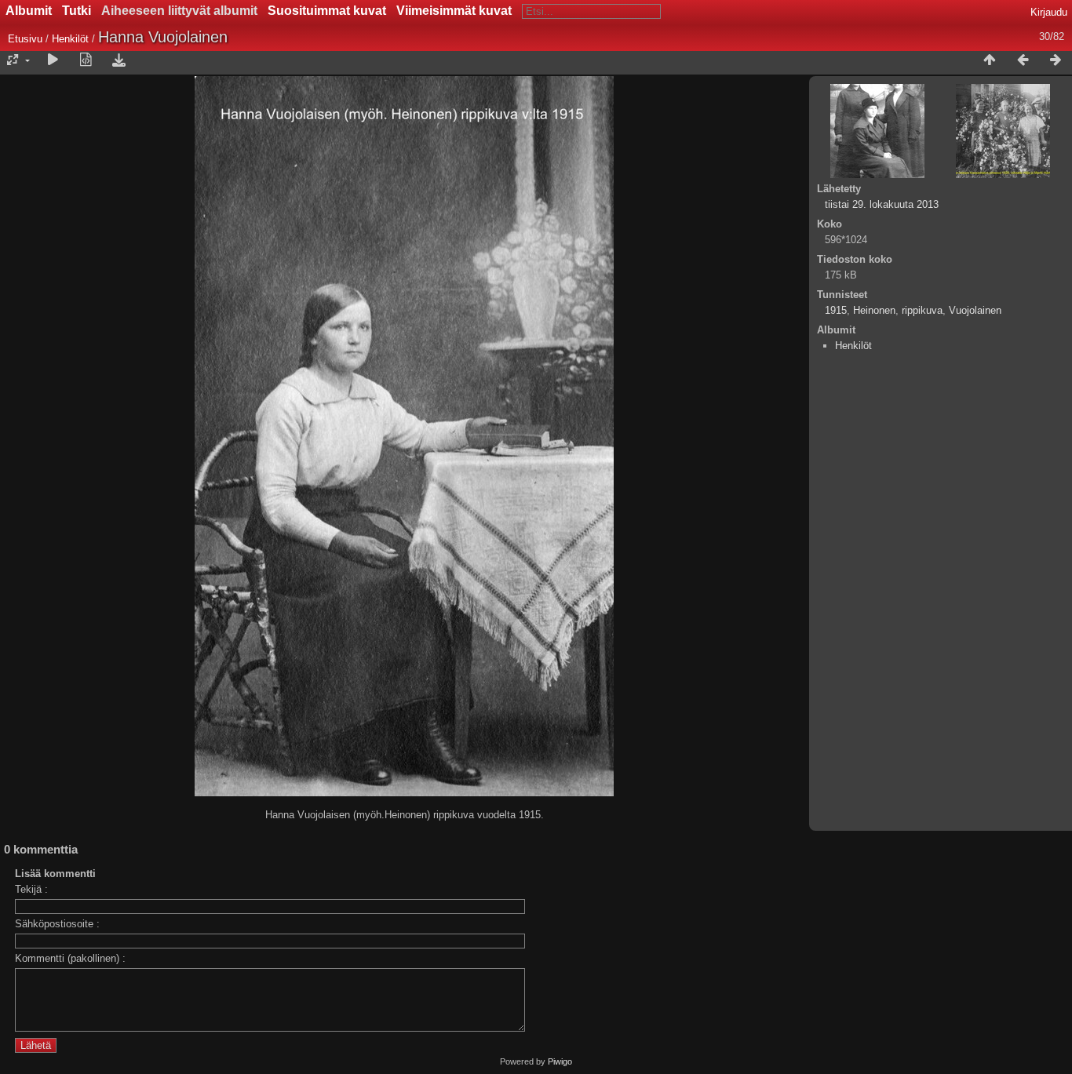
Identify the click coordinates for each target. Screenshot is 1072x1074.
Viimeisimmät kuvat (454, 10)
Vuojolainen (975, 310)
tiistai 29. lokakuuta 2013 (882, 204)
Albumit (28, 10)
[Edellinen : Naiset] (1022, 60)
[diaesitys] (52, 60)
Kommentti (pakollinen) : (70, 958)
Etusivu (25, 39)
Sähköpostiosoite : (57, 924)
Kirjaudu (1048, 12)
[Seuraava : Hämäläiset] (1055, 60)
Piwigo (560, 1061)
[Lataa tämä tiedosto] (118, 60)
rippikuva (922, 310)
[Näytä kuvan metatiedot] (85, 60)
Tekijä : (31, 889)
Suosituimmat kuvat (327, 10)
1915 (836, 310)
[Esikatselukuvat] (989, 60)
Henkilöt (72, 39)
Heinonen (874, 310)
